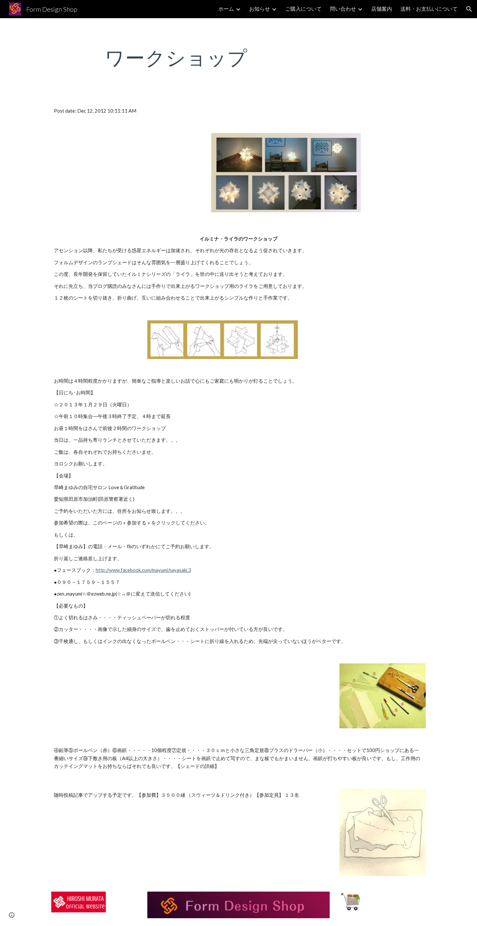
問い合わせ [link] (343, 9)
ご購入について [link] (303, 9)
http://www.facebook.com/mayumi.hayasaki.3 (143, 570)
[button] (469, 9)
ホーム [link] (226, 9)
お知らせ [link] (259, 9)
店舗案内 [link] (381, 9)
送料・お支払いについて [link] (429, 9)
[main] (176, 57)
